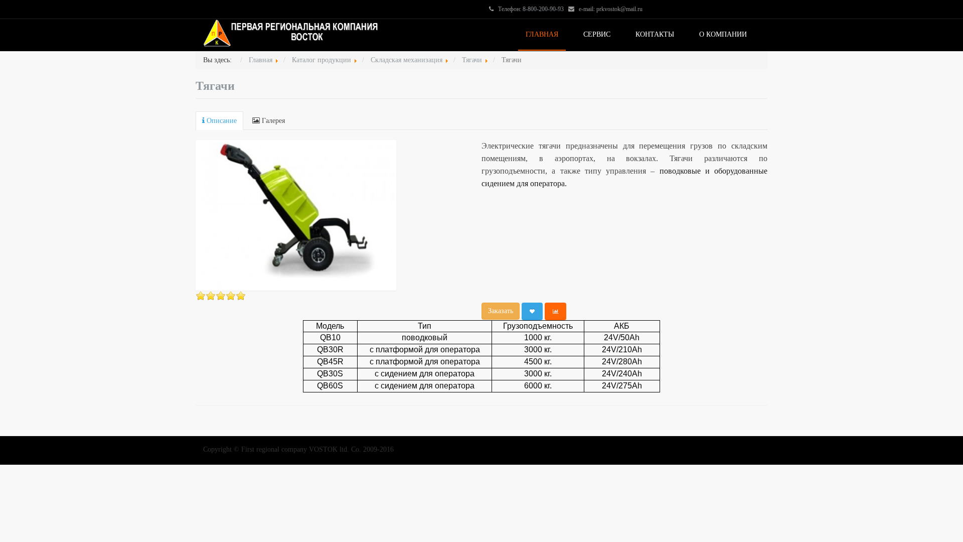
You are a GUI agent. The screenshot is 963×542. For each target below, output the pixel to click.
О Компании (723, 34)
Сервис (596, 34)
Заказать (500, 311)
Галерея (272, 120)
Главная (542, 34)
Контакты (654, 34)
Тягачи (215, 85)
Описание (221, 120)
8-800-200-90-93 (543, 9)
